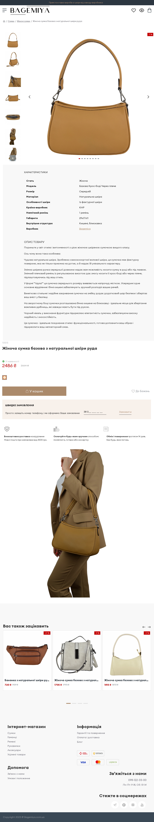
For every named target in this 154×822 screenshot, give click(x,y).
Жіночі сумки (23, 21)
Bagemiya (85, 228)
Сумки (11, 21)
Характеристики (36, 172)
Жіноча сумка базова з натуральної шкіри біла (76, 680)
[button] (29, 97)
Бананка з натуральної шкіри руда (27, 680)
